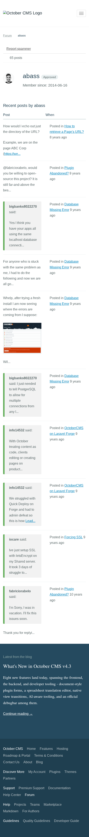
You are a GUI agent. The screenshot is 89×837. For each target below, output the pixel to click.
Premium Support (31, 788)
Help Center (12, 795)
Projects (20, 804)
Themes (70, 772)
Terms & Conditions (48, 755)
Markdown (10, 811)
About (27, 762)
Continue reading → (18, 713)
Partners (9, 778)
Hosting (62, 748)
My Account (36, 772)
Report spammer (18, 48)
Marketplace (53, 804)
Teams (35, 804)
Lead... (30, 521)
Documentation (59, 788)
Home (31, 748)
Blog (39, 762)
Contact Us (11, 762)
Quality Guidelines (36, 821)
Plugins (54, 772)
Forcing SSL (73, 537)
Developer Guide (66, 821)
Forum (7, 35)
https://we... (12, 154)
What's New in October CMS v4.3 (37, 666)
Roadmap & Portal (16, 755)
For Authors (30, 811)
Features (46, 748)
